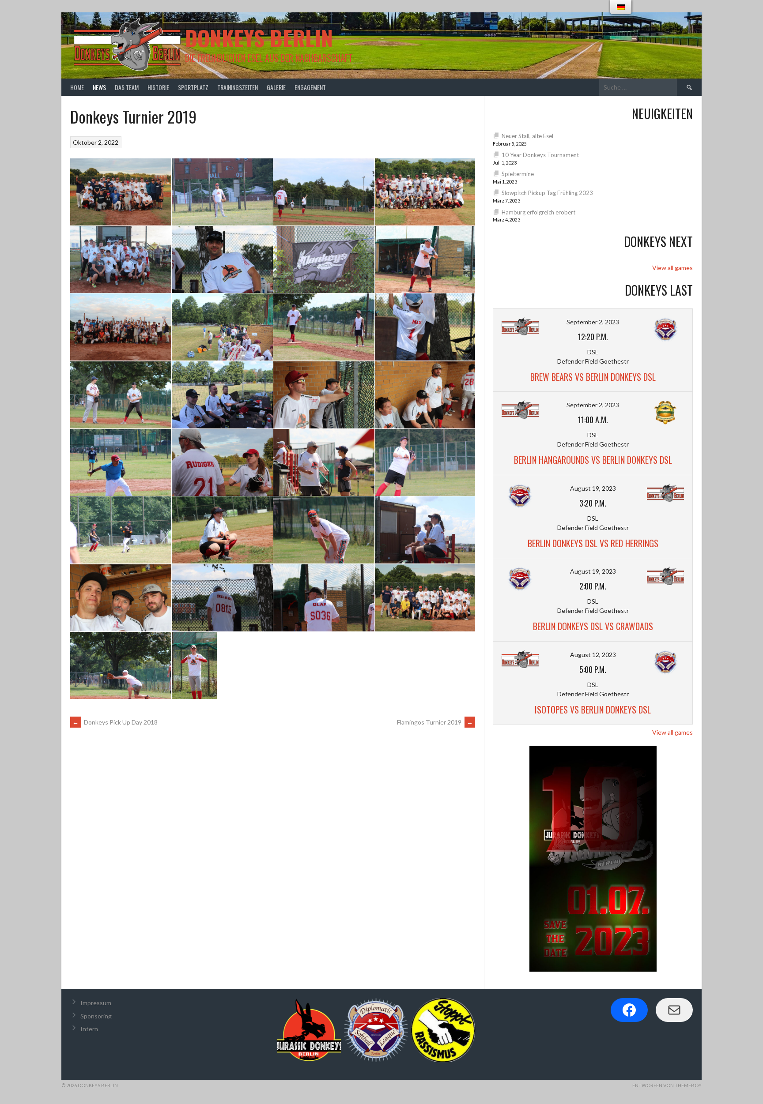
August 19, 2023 (593, 488)
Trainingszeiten (237, 87)
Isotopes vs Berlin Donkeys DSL (593, 709)
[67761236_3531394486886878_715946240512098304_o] (425, 530)
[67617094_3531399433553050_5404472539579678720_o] (425, 327)
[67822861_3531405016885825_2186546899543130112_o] (120, 597)
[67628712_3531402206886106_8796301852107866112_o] (120, 394)
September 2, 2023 (593, 322)
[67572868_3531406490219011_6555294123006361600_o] (120, 327)
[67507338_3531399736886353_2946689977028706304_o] (222, 259)
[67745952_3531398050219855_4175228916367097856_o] (222, 530)
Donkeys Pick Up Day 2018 (115, 722)
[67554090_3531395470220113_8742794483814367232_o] (425, 259)
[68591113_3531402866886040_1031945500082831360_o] (425, 597)
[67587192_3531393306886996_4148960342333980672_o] (222, 327)
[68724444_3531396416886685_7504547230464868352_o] (194, 665)
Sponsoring (96, 1016)
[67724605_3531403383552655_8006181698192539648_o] (425, 462)
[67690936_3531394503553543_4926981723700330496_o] (120, 462)
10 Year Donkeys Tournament (540, 154)
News (99, 87)
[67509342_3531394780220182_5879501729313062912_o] (323, 259)
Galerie (276, 87)
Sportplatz (193, 87)
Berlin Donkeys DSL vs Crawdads (593, 626)
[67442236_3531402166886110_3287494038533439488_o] (323, 191)
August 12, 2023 (593, 654)
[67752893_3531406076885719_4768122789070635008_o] (120, 191)
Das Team (127, 87)
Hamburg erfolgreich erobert (538, 212)
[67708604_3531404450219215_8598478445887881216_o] (222, 462)
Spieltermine (518, 173)
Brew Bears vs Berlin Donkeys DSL (593, 376)
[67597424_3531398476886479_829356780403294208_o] (323, 327)
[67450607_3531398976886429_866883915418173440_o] (425, 191)
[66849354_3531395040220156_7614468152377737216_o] (222, 191)
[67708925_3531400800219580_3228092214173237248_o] (323, 462)
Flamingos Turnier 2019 (435, 722)
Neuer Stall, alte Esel (527, 135)
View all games (672, 267)
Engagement (310, 87)
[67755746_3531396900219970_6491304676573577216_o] (323, 530)
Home (77, 87)
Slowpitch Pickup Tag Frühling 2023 (547, 192)
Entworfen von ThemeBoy (667, 1085)
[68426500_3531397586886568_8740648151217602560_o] (323, 597)
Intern (89, 1029)
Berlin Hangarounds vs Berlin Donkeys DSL (593, 459)
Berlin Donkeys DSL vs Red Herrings (593, 543)
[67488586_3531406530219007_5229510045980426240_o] (120, 259)
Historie (158, 87)
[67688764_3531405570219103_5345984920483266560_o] (425, 394)
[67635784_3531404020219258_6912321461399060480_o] (323, 394)
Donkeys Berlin (259, 37)
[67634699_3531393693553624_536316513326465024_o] (222, 394)
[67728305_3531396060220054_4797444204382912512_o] (120, 530)
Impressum (95, 1002)
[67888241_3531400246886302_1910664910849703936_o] (222, 597)
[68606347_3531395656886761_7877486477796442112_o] (120, 665)
